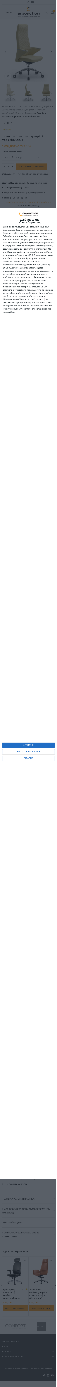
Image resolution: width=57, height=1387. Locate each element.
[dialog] (28, 693)
